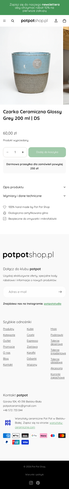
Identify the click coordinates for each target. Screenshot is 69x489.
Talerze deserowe (57, 342)
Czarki (30, 335)
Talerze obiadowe (56, 360)
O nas (6, 352)
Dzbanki (32, 358)
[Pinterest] (38, 483)
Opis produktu (13, 187)
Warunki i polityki (34, 474)
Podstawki (57, 335)
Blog (6, 358)
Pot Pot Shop (38, 466)
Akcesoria (56, 368)
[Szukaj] (12, 21)
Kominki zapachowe (58, 375)
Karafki (31, 352)
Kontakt (8, 364)
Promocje (9, 346)
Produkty (8, 329)
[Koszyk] (64, 21)
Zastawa (32, 346)
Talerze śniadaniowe (58, 351)
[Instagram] (31, 483)
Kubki (30, 329)
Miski (54, 329)
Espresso (32, 340)
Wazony (32, 364)
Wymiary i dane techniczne (22, 196)
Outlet (7, 340)
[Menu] (4, 20)
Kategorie (9, 335)
